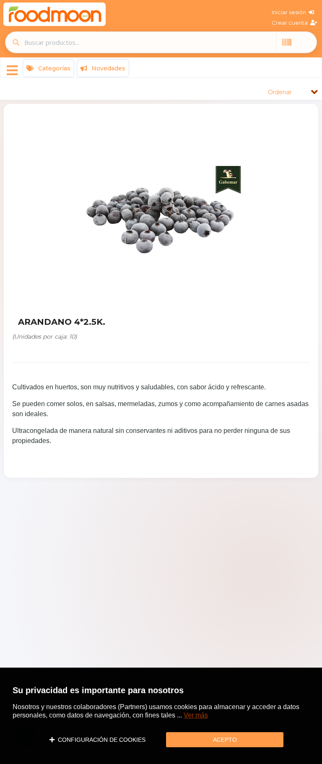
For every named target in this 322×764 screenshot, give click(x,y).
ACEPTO (225, 739)
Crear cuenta (291, 22)
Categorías (53, 68)
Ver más (196, 715)
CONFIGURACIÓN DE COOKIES (100, 739)
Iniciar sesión (290, 12)
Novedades (107, 68)
